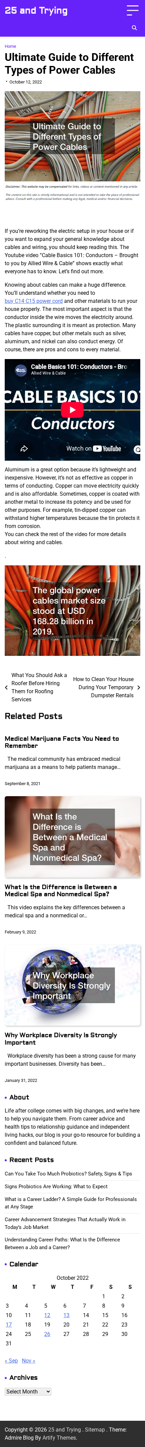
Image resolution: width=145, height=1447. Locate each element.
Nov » (28, 1360)
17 (9, 1324)
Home (10, 46)
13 (66, 1315)
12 (47, 1315)
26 (47, 1334)
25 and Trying (36, 10)
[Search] (134, 28)
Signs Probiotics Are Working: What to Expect (56, 1187)
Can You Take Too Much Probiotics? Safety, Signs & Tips (68, 1174)
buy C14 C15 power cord (34, 301)
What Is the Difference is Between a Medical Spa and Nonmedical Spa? (61, 890)
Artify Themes (59, 1438)
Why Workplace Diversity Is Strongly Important (61, 1039)
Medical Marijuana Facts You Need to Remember (62, 742)
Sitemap (95, 1429)
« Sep (11, 1360)
